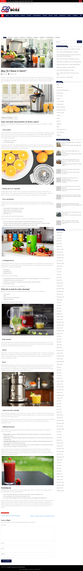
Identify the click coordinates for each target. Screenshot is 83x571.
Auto (12, 15)
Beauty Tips (59, 87)
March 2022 (59, 378)
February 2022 (60, 381)
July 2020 (59, 431)
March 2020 (59, 440)
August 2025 (60, 266)
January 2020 (60, 445)
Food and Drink (60, 101)
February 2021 (60, 414)
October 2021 (60, 392)
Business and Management (63, 90)
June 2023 (59, 339)
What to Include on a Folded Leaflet (65, 77)
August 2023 (60, 333)
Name (3, 543)
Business (23, 15)
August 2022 (60, 364)
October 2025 (60, 260)
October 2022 (60, 358)
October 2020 (60, 426)
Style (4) (16, 37)
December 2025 (60, 254)
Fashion (45, 15)
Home (13, 3)
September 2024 (60, 297)
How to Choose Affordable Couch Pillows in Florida (68, 49)
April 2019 (59, 471)
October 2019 (60, 454)
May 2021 (59, 406)
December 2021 (60, 386)
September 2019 (60, 457)
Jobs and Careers (60, 112)
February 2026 (60, 249)
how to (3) (42, 37)
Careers (29, 15)
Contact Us (24, 3)
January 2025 (60, 285)
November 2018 (60, 485)
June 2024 (59, 305)
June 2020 (59, 434)
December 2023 (60, 322)
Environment (60, 95)
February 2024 (60, 316)
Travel (69, 15)
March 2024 (59, 313)
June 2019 (59, 465)
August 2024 (60, 299)
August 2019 (60, 459)
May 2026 (59, 240)
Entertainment (37, 15)
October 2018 (60, 487)
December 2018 (60, 482)
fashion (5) (10, 37)
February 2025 (60, 282)
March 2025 (59, 280)
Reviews (58, 121)
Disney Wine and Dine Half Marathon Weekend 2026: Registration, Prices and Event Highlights (32, 1)
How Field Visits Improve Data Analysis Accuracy (68, 58)
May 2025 (59, 274)
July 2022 (59, 367)
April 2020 (59, 437)
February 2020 (60, 442)
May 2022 (59, 372)
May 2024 (59, 308)
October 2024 (60, 294)
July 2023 (59, 336)
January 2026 (60, 252)
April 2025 (59, 277)
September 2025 (60, 263)
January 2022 (60, 384)
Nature (58, 118)
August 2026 (60, 232)
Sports (58, 126)
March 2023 (59, 347)
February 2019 (60, 476)
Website (3, 554)
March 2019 (59, 473)
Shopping (59, 123)
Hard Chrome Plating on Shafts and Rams (66, 67)
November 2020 (60, 423)
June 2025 (59, 271)
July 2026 (59, 235)
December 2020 (60, 420)
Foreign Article (60, 104)
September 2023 (60, 330)
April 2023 (59, 344)
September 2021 (60, 395)
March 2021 (59, 412)
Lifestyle (59, 115)
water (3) (36, 37)
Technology (62, 15)
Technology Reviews (61, 129)
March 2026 (59, 246)
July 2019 (59, 462)
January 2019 (60, 479)
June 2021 (59, 403)
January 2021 (60, 417)
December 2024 (60, 288)
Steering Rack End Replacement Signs (65, 70)
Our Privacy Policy (30, 3)
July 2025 (59, 268)
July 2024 (59, 302)
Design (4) (23, 37)
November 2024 (60, 291)
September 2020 (60, 428)
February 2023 (60, 350)
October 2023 (60, 327)
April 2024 (59, 311)
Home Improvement (5, 512)
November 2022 (60, 355)
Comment (4, 525)
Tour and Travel (60, 132)
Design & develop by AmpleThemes (16, 567)
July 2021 (59, 400)
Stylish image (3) (50, 37)
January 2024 (60, 319)
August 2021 (60, 398)
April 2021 (59, 409)
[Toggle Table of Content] (15, 118)
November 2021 (60, 389)
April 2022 (59, 375)
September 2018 (60, 490)
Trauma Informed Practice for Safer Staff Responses (68, 64)
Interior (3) (29, 37)
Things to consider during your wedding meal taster (42, 516)
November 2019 (60, 451)
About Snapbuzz (18, 3)
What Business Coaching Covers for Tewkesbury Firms (69, 61)
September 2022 (60, 361)
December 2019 (60, 448)
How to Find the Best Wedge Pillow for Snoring (67, 51)
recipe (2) (58, 37)
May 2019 (59, 468)
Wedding (75, 15)
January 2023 (60, 353)
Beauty (17, 15)
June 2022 (59, 369)
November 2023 (60, 325)
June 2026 (59, 238)
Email (2, 548)
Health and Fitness (61, 107)
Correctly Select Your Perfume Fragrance (10, 515)
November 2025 (60, 257)
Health (50, 15)
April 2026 (59, 243)
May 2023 (59, 341)
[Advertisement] (41, 27)
